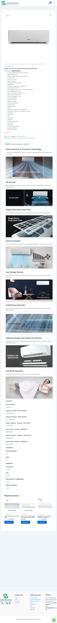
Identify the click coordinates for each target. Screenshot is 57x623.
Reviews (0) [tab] (26, 144)
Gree (20, 64)
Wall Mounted (32, 138)
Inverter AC (21, 138)
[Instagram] (7, 603)
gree (18, 138)
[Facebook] (2, 603)
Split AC (26, 138)
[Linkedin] (9, 603)
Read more (9, 522)
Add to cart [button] (42, 522)
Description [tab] (7, 144)
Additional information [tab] (16, 144)
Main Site (32, 609)
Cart (31, 606)
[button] (50, 15)
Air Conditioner (14, 64)
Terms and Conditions (35, 599)
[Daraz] (4, 603)
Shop (9, 64)
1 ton (8, 138)
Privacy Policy (33, 597)
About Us (17, 601)
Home (5, 64)
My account (33, 604)
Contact (17, 602)
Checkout (32, 607)
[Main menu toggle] (54, 3)
